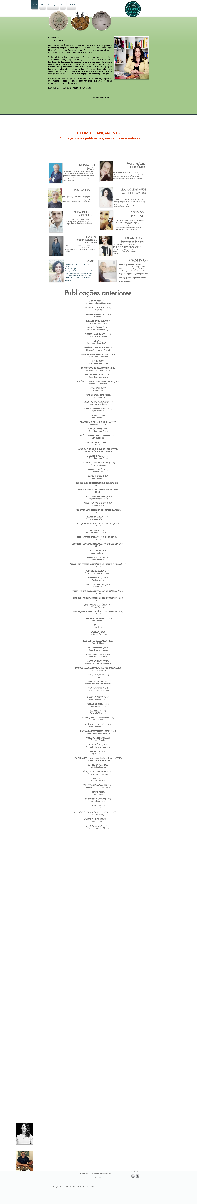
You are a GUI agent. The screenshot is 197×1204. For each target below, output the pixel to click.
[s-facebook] (133, 1176)
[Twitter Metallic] (137, 1176)
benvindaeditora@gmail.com (102, 1173)
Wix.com (94, 1187)
